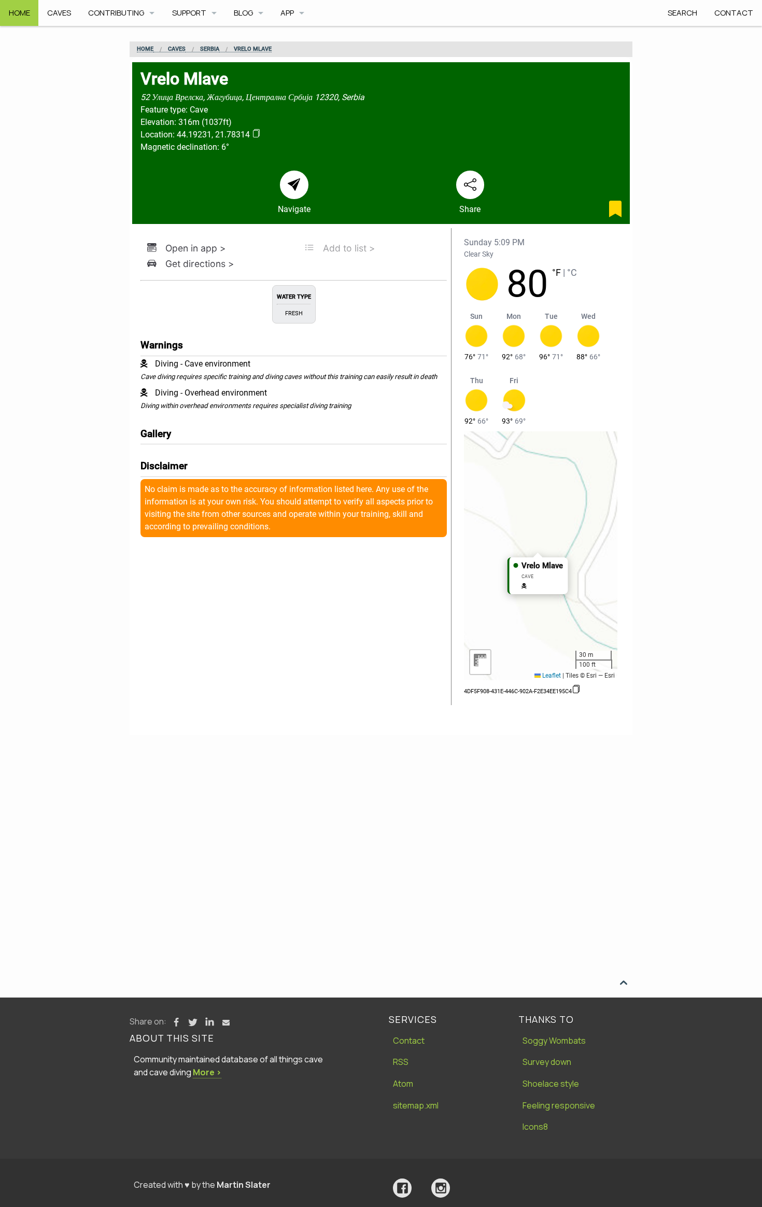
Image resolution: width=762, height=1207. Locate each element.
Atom (403, 1083)
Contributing (116, 12)
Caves (59, 12)
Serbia (209, 49)
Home (19, 12)
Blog (243, 12)
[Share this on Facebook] (176, 1022)
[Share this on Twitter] (193, 1022)
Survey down (547, 1062)
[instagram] (440, 1188)
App (287, 12)
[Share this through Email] (226, 1022)
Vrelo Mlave (253, 49)
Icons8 (535, 1126)
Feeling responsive (559, 1105)
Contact (733, 12)
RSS (400, 1062)
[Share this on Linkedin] (209, 1022)
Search (682, 12)
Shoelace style (551, 1083)
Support (189, 12)
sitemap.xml (416, 1105)
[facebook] (402, 1188)
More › (207, 1072)
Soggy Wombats (554, 1040)
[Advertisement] (381, 813)
